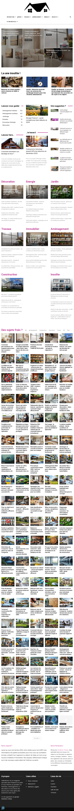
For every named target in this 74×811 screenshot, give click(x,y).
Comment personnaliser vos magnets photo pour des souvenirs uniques (7, 348)
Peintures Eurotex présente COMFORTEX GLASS (11, 241)
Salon (52, 781)
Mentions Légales (33, 787)
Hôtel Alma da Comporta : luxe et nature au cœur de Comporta (7, 549)
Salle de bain (54, 790)
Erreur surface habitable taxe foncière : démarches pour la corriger (66, 490)
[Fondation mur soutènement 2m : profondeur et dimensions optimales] (7, 417)
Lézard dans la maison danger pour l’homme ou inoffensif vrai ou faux (36, 709)
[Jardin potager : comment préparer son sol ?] (54, 110)
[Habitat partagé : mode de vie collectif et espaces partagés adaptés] (22, 661)
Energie (46, 17)
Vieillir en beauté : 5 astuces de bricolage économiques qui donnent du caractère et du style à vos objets (61, 92)
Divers (5, 38)
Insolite (54, 17)
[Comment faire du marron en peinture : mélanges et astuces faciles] (7, 440)
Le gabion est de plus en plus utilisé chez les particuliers (66, 159)
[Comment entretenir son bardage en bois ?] (12, 143)
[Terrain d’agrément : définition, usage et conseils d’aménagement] (22, 623)
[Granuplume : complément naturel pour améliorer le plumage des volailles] (22, 720)
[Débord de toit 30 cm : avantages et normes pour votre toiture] (51, 377)
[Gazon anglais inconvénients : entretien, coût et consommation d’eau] (51, 581)
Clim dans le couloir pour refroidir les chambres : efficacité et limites (36, 192)
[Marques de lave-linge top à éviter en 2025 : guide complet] (66, 561)
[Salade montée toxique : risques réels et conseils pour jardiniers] (51, 699)
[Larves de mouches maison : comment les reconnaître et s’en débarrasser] (7, 398)
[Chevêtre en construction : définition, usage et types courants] (66, 699)
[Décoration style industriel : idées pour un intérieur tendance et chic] (37, 540)
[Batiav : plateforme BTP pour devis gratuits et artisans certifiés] (51, 521)
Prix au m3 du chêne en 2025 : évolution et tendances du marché (51, 549)
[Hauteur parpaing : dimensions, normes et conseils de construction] (66, 540)
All (26, 330)
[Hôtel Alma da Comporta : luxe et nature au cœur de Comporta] (7, 540)
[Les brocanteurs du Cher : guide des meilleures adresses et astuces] (7, 661)
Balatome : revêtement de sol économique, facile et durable (36, 530)
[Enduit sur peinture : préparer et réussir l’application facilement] (51, 398)
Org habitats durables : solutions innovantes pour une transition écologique (35, 203)
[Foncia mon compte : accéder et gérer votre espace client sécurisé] (51, 680)
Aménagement (36, 17)
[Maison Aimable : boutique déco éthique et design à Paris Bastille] (51, 642)
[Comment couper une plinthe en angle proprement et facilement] (51, 440)
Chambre (53, 787)
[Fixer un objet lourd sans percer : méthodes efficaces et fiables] (7, 500)
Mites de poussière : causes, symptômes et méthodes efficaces (51, 510)
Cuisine (53, 784)
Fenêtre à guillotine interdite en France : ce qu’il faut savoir (7, 529)
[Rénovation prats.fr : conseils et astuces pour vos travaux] (37, 440)
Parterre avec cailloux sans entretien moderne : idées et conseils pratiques (7, 730)
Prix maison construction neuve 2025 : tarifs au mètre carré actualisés (36, 469)
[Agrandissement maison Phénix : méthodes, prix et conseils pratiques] (51, 661)
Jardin (19, 17)
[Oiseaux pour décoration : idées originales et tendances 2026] (66, 398)
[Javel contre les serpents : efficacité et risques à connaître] (22, 500)
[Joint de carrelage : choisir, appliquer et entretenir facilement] (66, 358)
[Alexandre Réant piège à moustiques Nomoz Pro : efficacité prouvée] (7, 561)
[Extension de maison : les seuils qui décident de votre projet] (66, 338)
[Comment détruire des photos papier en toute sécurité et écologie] (37, 623)
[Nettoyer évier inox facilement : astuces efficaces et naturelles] (37, 581)
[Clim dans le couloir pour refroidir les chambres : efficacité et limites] (7, 680)
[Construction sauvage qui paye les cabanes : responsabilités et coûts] (22, 561)
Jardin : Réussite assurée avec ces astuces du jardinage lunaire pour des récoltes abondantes (36, 92)
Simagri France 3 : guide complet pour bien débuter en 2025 (36, 120)
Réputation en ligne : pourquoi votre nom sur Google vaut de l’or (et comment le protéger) (22, 428)
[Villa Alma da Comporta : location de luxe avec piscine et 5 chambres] (66, 602)
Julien (4, 196)
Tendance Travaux (63, 750)
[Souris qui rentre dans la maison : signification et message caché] (22, 398)
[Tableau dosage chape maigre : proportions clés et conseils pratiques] (22, 680)
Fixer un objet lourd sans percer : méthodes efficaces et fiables (7, 510)
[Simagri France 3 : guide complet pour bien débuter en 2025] (37, 110)
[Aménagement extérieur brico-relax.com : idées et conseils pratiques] (66, 642)
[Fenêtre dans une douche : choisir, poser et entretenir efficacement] (51, 561)
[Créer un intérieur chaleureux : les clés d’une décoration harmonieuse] (22, 377)
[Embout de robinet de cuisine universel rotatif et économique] (22, 581)
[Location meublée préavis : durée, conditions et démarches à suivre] (66, 417)
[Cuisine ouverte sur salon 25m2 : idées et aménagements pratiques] (37, 680)
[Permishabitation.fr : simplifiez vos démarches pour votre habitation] (37, 720)
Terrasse (53, 792)
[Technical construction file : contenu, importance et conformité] (7, 602)
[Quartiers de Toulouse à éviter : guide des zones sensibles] (37, 642)
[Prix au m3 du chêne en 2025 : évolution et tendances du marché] (51, 540)
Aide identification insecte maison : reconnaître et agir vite (36, 510)
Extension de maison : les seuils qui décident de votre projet (12, 285)
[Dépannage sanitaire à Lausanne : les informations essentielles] (66, 500)
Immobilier (48, 362)
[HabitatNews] (37, 7)
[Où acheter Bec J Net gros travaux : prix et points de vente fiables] (66, 459)
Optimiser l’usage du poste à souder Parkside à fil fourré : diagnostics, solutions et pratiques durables (61, 285)
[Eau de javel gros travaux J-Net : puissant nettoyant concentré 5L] (7, 479)
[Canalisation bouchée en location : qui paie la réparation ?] (58, 57)
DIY (64, 330)
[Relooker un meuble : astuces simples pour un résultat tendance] (66, 377)
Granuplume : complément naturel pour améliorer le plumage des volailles (22, 730)
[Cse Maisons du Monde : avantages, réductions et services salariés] (7, 358)
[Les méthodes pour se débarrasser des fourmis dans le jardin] (54, 140)
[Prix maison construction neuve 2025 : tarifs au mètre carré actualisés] (37, 459)
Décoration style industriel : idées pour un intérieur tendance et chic (35, 549)
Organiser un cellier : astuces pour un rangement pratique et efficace (61, 240)
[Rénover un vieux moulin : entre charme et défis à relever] (12, 82)
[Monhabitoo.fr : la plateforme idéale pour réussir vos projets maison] (51, 358)
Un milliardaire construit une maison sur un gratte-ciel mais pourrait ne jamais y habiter (62, 303)
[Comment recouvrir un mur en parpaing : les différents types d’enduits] (54, 129)
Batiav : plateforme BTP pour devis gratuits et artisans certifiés (51, 530)
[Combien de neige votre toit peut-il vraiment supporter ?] (66, 623)
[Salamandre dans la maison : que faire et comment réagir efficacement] (37, 398)
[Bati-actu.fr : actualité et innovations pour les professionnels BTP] (22, 358)
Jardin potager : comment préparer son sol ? (66, 111)
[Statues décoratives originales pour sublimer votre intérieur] (66, 720)
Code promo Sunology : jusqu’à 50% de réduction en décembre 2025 (36, 151)
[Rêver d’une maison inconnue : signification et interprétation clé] (7, 459)
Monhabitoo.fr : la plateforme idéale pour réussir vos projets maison (36, 240)
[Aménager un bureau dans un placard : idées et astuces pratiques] (66, 440)
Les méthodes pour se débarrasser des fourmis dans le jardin (66, 141)
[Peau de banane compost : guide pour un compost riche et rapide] (7, 581)
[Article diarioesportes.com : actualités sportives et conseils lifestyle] (22, 540)
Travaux (26, 17)
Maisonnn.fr (31, 784)
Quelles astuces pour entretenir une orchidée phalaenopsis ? (66, 121)
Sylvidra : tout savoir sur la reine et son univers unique (51, 728)
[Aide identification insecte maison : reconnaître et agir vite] (37, 500)
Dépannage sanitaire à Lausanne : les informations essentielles (64, 511)
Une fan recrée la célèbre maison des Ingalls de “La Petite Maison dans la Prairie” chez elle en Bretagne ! (61, 316)
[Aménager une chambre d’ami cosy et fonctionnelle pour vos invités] (37, 479)
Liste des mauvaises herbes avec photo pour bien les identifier (61, 192)
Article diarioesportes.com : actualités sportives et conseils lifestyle (22, 550)
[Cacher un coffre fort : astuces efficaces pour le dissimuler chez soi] (22, 459)
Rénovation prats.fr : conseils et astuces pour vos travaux (36, 448)
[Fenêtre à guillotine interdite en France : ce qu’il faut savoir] (7, 521)
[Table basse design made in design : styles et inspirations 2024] (22, 699)
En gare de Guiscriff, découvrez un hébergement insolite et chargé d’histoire (60, 296)
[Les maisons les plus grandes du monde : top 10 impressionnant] (37, 661)
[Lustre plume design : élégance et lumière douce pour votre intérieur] (66, 680)
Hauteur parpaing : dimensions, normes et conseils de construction (66, 549)
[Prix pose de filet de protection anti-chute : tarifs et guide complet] (22, 642)
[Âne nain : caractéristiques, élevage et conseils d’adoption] (51, 479)
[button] (70, 17)
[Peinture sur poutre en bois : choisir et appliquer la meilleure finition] (66, 661)
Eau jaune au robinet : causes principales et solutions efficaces (36, 570)
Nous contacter (33, 781)
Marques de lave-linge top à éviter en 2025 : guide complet (66, 570)
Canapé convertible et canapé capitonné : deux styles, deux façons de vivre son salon (12, 192)
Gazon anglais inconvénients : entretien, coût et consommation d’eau (50, 592)
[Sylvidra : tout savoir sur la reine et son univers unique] (51, 720)
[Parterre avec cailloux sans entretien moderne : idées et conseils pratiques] (7, 720)
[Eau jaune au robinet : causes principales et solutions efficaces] (37, 561)
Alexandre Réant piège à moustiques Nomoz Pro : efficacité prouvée (7, 570)
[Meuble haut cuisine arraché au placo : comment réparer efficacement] (22, 440)
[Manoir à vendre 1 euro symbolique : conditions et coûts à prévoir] (22, 521)
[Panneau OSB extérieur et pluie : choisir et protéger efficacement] (51, 602)
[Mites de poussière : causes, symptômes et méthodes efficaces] (51, 500)
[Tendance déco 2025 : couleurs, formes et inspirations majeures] (37, 377)
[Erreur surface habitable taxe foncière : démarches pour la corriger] (66, 479)
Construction (43, 330)
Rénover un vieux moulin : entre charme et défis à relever (10, 91)
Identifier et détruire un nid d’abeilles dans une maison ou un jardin (66, 150)
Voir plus (36, 738)
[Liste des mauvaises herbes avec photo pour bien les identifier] (66, 521)
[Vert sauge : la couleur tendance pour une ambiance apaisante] (51, 417)
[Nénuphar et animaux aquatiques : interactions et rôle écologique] (22, 479)
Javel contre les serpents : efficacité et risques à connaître (22, 510)
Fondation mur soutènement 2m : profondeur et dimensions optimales (7, 428)
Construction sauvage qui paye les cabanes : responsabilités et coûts (21, 571)
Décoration (10, 17)
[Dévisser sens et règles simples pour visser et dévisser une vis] (37, 602)
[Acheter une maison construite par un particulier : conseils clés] (7, 642)
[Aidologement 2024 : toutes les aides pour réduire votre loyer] (51, 459)
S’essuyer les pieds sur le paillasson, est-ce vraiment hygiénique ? (66, 168)
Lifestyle (18, 421)
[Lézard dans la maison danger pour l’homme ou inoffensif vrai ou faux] (37, 699)
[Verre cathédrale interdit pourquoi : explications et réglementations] (7, 377)
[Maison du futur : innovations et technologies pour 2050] (22, 602)
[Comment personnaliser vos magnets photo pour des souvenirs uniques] (12, 48)
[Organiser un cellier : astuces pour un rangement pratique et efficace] (37, 358)
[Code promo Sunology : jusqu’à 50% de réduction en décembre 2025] (37, 141)
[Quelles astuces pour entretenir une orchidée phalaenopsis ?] (54, 119)
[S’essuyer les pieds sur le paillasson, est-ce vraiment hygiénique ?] (54, 168)
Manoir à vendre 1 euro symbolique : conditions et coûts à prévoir (22, 530)
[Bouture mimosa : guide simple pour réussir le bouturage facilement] (7, 699)
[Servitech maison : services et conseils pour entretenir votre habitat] (66, 581)
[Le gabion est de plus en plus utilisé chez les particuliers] (54, 158)
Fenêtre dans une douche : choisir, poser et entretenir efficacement (51, 570)
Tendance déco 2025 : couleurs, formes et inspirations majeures (35, 388)
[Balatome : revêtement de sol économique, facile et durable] (37, 521)
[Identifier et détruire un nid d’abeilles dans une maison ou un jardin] (54, 149)
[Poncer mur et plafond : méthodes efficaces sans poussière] (7, 623)
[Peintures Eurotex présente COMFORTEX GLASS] (58, 38)
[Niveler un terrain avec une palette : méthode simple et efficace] (51, 623)
